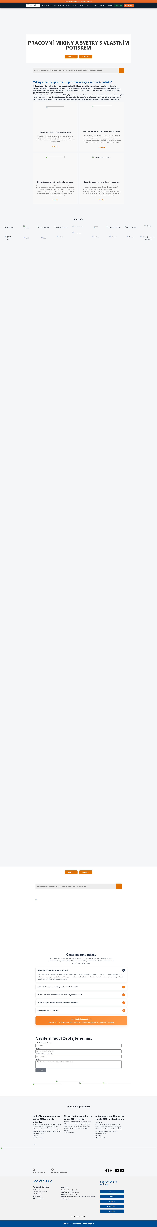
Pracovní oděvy (58, 5)
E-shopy (68, 5)
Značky (81, 5)
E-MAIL (37, 1048)
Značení (74, 5)
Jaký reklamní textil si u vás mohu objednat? (81, 970)
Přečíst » (35, 1136)
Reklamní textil (46, 5)
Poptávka (129, 5)
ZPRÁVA (38, 1059)
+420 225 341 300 (39, 1172)
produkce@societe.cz (59, 1172)
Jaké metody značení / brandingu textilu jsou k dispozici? (81, 987)
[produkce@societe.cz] (52, 1170)
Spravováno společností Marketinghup (78, 1224)
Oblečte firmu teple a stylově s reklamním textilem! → (78, 1)
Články (95, 5)
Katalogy (89, 5)
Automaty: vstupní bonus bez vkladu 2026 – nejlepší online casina (109, 1119)
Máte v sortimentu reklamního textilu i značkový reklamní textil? (81, 995)
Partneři (102, 5)
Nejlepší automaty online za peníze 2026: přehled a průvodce (46, 1119)
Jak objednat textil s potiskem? (81, 1011)
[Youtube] (117, 1171)
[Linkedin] (122, 1171)
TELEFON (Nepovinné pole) (44, 1054)
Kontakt (110, 5)
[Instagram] (112, 1171)
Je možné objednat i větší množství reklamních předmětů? (81, 1003)
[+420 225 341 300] (34, 1170)
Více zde (55, 146)
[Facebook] (107, 1171)
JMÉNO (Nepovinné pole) (43, 1043)
